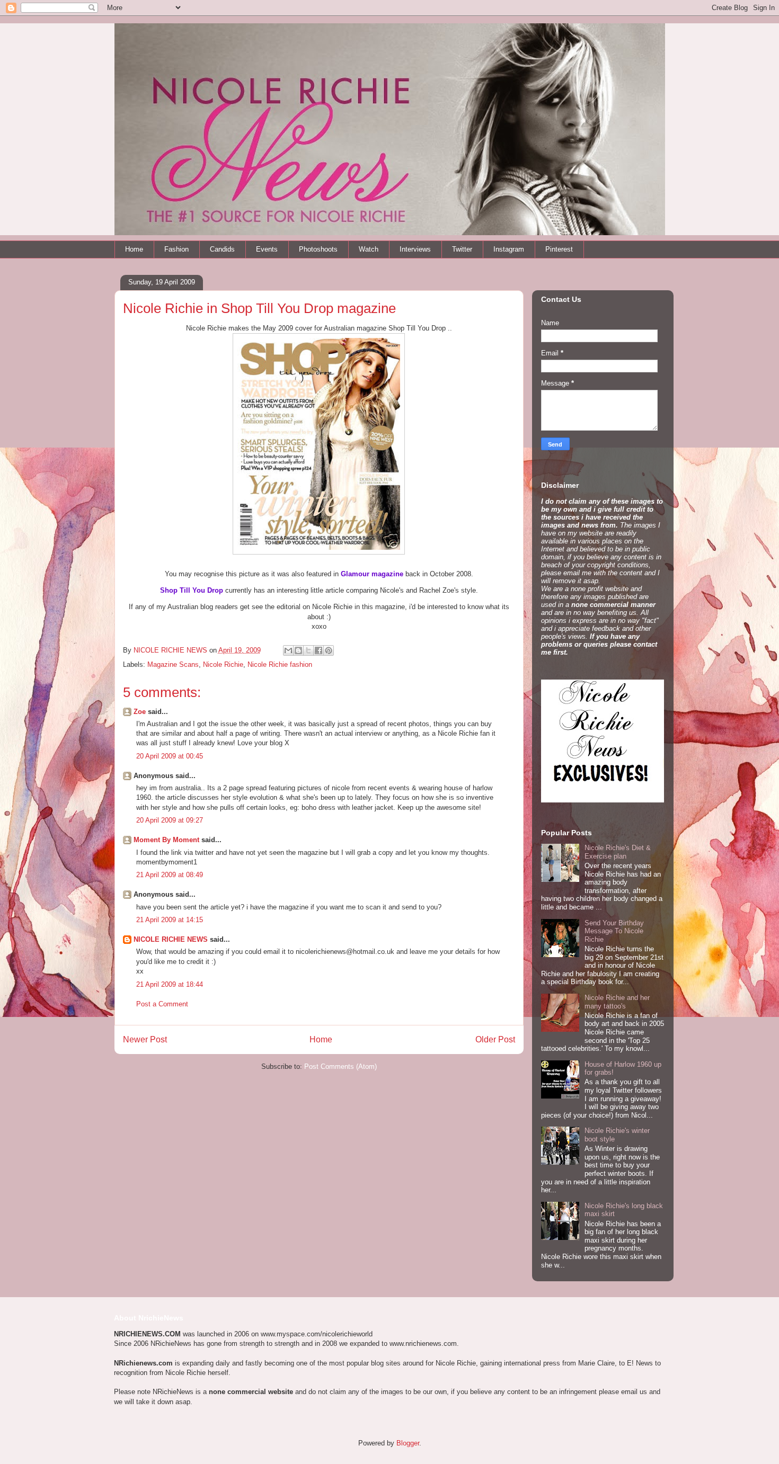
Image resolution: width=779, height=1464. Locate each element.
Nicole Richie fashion (279, 664)
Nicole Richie (223, 664)
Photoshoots (318, 249)
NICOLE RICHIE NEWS (171, 939)
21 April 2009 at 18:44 (169, 984)
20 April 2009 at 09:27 (169, 820)
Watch (368, 249)
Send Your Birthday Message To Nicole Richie (614, 931)
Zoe (140, 712)
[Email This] (288, 650)
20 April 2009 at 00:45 (169, 756)
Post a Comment (162, 1004)
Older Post (495, 1039)
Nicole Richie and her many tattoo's (617, 1002)
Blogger (407, 1443)
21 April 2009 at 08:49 (169, 875)
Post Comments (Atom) (340, 1066)
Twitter (462, 249)
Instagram (508, 249)
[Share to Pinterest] (328, 650)
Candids (222, 249)
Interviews (415, 249)
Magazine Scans (173, 664)
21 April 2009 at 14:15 (169, 920)
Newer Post (145, 1039)
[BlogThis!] (298, 650)
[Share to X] (308, 650)
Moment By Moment (166, 840)
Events (267, 249)
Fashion (176, 249)
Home (134, 249)
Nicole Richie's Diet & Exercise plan (618, 852)
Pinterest (559, 249)
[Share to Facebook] (318, 650)
